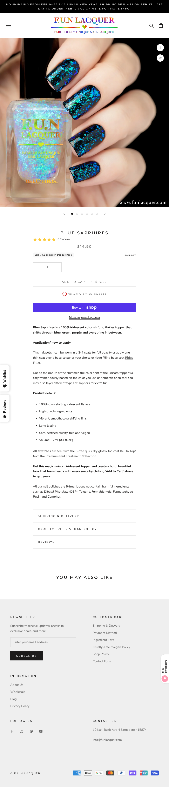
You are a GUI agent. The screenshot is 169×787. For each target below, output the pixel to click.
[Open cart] (161, 25)
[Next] (105, 214)
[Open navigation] (8, 25)
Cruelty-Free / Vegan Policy (67, 529)
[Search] (151, 25)
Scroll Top (153, 775)
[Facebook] (11, 731)
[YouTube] (40, 731)
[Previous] (64, 214)
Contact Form (102, 661)
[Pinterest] (31, 731)
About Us (16, 685)
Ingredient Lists (103, 640)
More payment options (84, 317)
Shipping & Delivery (58, 516)
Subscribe (26, 655)
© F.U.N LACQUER (25, 773)
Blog (13, 699)
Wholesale (17, 692)
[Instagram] (21, 731)
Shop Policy (101, 654)
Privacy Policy (19, 706)
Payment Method (105, 633)
